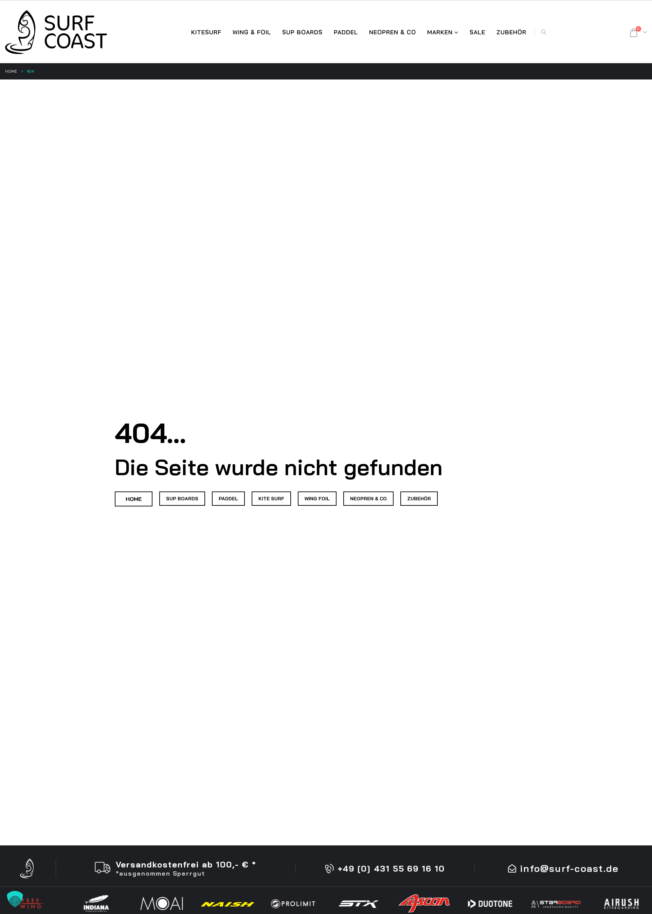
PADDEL (346, 32)
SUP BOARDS (302, 32)
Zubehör (511, 32)
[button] (544, 32)
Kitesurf (206, 32)
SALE (477, 32)
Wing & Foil (252, 32)
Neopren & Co (392, 32)
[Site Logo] (56, 32)
